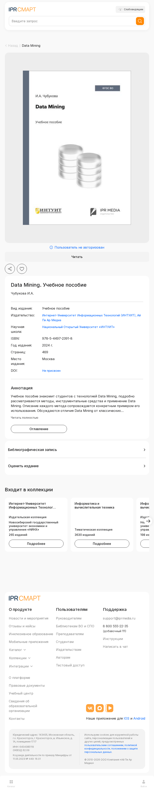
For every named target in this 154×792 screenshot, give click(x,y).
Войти (144, 786)
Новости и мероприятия (28, 618)
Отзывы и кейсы (22, 626)
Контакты (16, 719)
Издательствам (68, 650)
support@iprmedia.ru (119, 618)
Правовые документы (27, 685)
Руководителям (68, 618)
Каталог (11, 786)
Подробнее (36, 544)
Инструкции (113, 639)
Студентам (65, 642)
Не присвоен (51, 371)
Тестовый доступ (70, 665)
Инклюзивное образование (31, 634)
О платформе (19, 678)
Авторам (63, 657)
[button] (77, 450)
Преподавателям (70, 634)
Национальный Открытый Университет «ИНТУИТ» (78, 327)
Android (139, 718)
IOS (126, 718)
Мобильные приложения (28, 642)
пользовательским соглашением (103, 745)
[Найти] (140, 21)
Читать (77, 257)
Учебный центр (21, 693)
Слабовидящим (133, 9)
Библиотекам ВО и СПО (75, 626)
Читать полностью (24, 417)
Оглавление (38, 429)
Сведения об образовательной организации (23, 706)
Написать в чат (115, 647)
